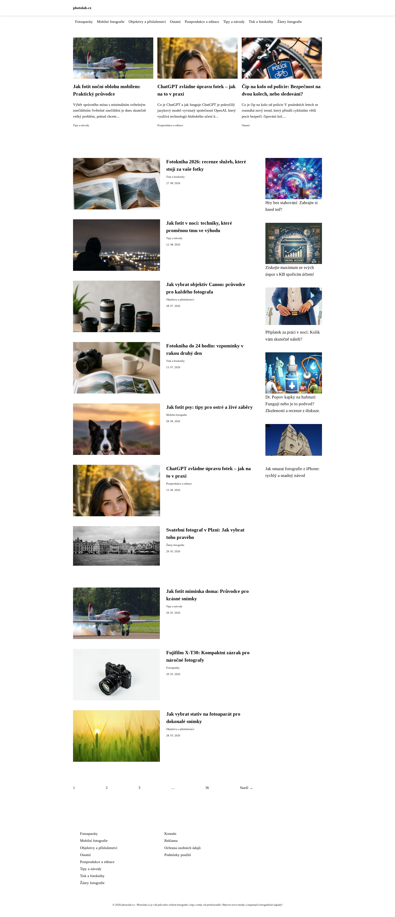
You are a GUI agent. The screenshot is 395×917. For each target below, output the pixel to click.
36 (207, 788)
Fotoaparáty (84, 22)
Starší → (246, 788)
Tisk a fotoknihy (261, 22)
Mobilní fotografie (110, 22)
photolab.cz (82, 8)
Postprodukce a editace (202, 22)
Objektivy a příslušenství (147, 22)
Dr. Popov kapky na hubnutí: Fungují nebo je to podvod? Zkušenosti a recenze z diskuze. (292, 404)
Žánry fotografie (289, 22)
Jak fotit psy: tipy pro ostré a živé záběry (209, 407)
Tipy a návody (234, 22)
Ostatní (175, 22)
